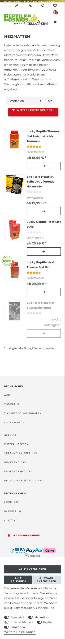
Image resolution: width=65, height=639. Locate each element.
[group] (15, 139)
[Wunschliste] (55, 5)
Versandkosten (44, 348)
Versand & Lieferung (20, 453)
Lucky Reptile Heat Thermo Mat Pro (40, 265)
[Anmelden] (17, 6)
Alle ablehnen (18, 580)
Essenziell (17, 617)
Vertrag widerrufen (25, 413)
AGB (7, 395)
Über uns (11, 502)
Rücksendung (15, 462)
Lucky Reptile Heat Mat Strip (44, 224)
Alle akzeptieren (32, 569)
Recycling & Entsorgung (23, 480)
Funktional (17, 627)
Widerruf (12, 404)
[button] (33, 112)
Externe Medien (21, 622)
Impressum (12, 511)
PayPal (47, 622)
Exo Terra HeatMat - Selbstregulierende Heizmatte (41, 181)
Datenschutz (14, 422)
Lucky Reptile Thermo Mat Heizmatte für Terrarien (43, 136)
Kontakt (10, 520)
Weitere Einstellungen (20, 632)
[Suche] (43, 5)
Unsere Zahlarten (18, 471)
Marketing (41, 617)
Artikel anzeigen (44, 166)
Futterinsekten (16, 444)
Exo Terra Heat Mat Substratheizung (40, 305)
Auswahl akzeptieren (46, 580)
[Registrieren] (30, 6)
